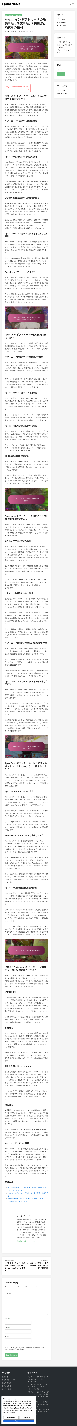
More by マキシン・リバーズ (26, 1241)
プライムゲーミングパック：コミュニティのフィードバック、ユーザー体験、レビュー (38, 1379)
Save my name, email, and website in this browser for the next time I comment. (26, 1349)
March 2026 (61, 90)
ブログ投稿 (61, 19)
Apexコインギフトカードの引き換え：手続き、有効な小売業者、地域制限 (38, 1411)
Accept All (18, 1421)
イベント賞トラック (64, 42)
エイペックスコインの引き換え (13, 15)
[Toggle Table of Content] (26, 89)
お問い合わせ (61, 22)
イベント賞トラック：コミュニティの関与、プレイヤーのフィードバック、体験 (38, 1386)
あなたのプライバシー (9, 1380)
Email (7, 1328)
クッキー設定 (6, 1389)
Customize (11, 1418)
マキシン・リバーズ (12, 31)
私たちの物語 (61, 25)
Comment (9, 1293)
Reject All (26, 1418)
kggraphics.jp (11, 4)
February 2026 (62, 93)
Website (8, 1337)
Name (7, 1319)
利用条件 (5, 1377)
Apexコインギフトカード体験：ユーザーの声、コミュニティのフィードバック (38, 1404)
